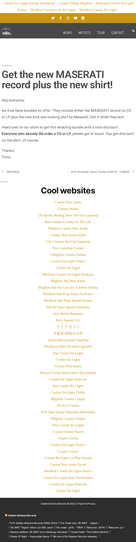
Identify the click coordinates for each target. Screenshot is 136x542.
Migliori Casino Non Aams (68, 228)
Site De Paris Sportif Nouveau (68, 307)
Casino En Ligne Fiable (68, 392)
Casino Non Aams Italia (68, 235)
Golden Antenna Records (22, 515)
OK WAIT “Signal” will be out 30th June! (31, 527)
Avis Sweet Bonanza (68, 313)
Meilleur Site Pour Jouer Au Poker (68, 294)
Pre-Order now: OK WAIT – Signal (79, 523)
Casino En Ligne (68, 267)
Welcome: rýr (115, 527)
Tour (101, 32)
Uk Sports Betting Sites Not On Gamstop (68, 215)
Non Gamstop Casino (68, 248)
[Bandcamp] (83, 18)
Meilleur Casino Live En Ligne (53, 9)
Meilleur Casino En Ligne (98, 9)
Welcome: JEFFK (96, 527)
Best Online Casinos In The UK (68, 222)
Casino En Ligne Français (68, 379)
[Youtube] (75, 18)
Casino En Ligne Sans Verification (68, 477)
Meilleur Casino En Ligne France (68, 471)
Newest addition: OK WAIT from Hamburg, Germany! (38, 532)
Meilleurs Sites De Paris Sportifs (68, 346)
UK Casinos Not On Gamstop (68, 241)
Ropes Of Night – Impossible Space (29, 536)
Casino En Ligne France (68, 261)
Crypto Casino (68, 438)
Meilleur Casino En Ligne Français (68, 274)
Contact (117, 32)
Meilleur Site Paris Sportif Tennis (68, 300)
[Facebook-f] (60, 18)
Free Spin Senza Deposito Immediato (68, 412)
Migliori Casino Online (68, 418)
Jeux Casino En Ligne (68, 425)
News (67, 32)
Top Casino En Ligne (68, 353)
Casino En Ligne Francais (68, 484)
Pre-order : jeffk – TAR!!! (69, 527)
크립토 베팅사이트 (68, 333)
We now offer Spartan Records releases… (75, 536)
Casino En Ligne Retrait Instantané (29, 3)
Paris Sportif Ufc (68, 320)
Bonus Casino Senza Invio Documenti (68, 372)
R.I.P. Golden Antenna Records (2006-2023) (33, 523)
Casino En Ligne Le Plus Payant (68, 458)
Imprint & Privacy (86, 503)
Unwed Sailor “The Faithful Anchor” (90, 532)
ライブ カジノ (68, 326)
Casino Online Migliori (75, 3)
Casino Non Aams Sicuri (68, 464)
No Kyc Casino (68, 405)
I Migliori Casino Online (68, 254)
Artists (84, 32)
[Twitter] (53, 18)
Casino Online (68, 208)
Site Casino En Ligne (68, 386)
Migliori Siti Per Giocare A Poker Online (68, 287)
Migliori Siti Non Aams (68, 281)
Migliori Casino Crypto (68, 399)
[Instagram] (68, 18)
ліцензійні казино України (68, 340)
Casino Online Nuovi (68, 431)
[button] (133, 31)
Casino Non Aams (68, 202)
